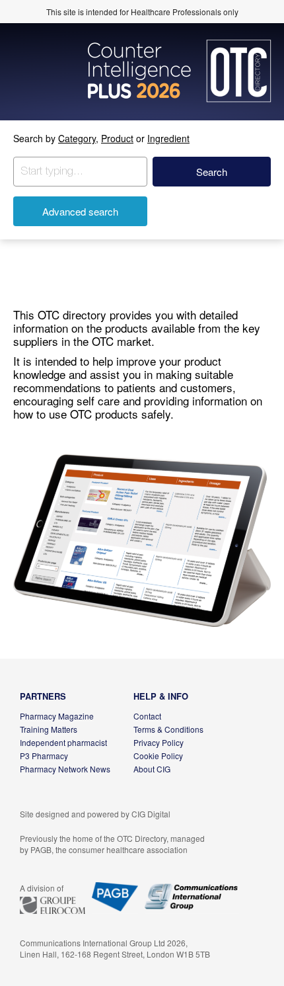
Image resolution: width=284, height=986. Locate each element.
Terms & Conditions (168, 729)
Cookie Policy (158, 755)
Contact (147, 715)
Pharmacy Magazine (57, 715)
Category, (78, 138)
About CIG (151, 768)
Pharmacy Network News (65, 768)
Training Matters (48, 729)
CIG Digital (150, 813)
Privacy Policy (158, 742)
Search (211, 172)
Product (117, 138)
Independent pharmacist (63, 742)
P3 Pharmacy (44, 755)
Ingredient (168, 138)
